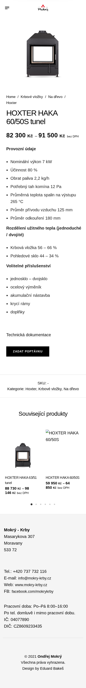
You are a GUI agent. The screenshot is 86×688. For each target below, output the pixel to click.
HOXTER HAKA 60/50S (63, 477)
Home (10, 97)
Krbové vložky (32, 97)
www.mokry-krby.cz (31, 585)
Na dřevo (55, 97)
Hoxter (11, 103)
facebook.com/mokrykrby (32, 591)
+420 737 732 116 (30, 571)
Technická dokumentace (28, 334)
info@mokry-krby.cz (34, 578)
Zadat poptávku (28, 351)
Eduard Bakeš (52, 668)
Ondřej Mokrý (50, 656)
